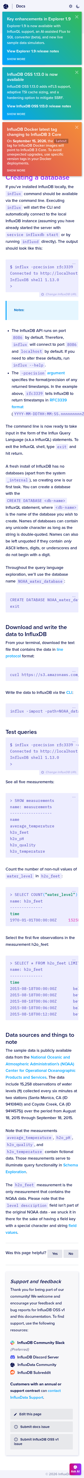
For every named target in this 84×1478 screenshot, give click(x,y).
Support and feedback (35, 1281)
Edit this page (30, 1414)
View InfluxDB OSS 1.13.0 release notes (39, 106)
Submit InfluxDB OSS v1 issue (36, 1441)
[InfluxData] (5, 6)
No (71, 1254)
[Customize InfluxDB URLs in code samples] (70, 6)
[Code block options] (74, 263)
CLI (69, 692)
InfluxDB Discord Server (38, 1357)
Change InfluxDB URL (61, 294)
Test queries (21, 731)
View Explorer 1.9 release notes (33, 51)
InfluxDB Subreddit (34, 1372)
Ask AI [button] (75, 1471)
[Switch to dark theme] (77, 6)
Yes (55, 1254)
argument (43, 373)
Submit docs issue (34, 1427)
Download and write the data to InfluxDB (36, 631)
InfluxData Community (37, 1364)
